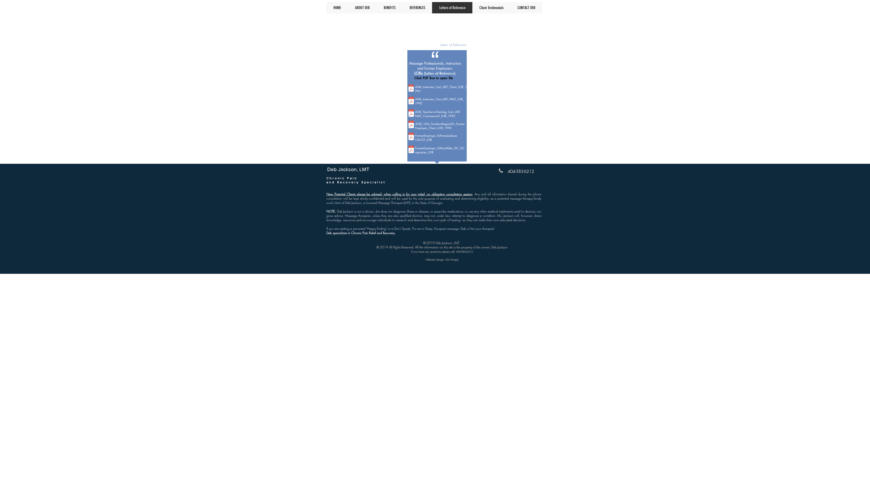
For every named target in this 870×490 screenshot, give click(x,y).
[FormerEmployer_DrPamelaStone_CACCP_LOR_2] (411, 137)
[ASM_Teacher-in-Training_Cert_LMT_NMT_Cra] (411, 113)
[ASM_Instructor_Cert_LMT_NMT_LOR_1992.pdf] (411, 101)
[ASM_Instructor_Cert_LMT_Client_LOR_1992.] (411, 88)
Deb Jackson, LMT (348, 21)
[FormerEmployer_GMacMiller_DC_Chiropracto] (411, 150)
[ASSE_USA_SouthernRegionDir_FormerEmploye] (411, 125)
